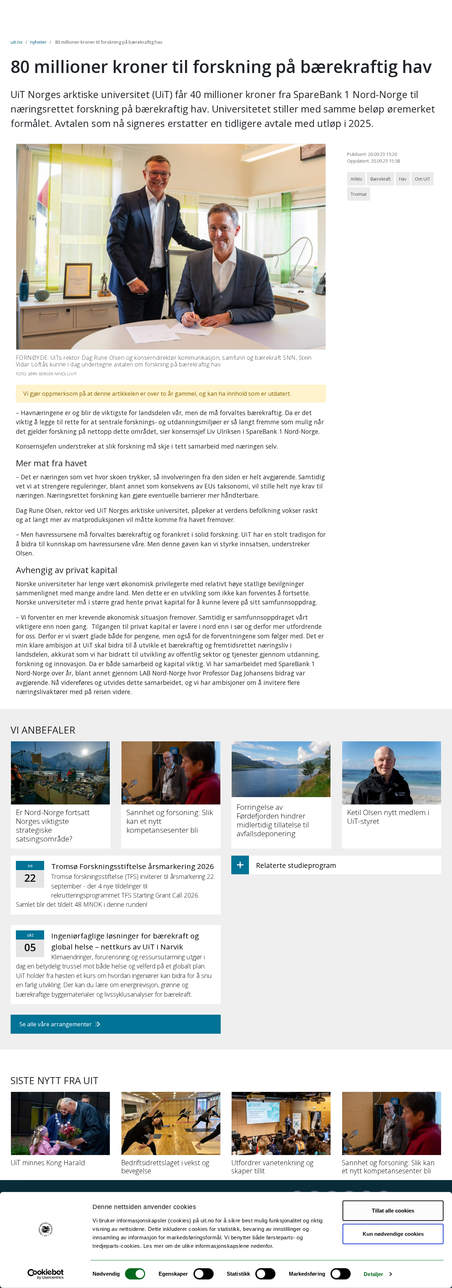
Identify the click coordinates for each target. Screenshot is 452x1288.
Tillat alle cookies (393, 1211)
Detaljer (373, 1274)
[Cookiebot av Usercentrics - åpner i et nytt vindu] (46, 1274)
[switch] (204, 1274)
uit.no (17, 42)
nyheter (38, 42)
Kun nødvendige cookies (393, 1234)
